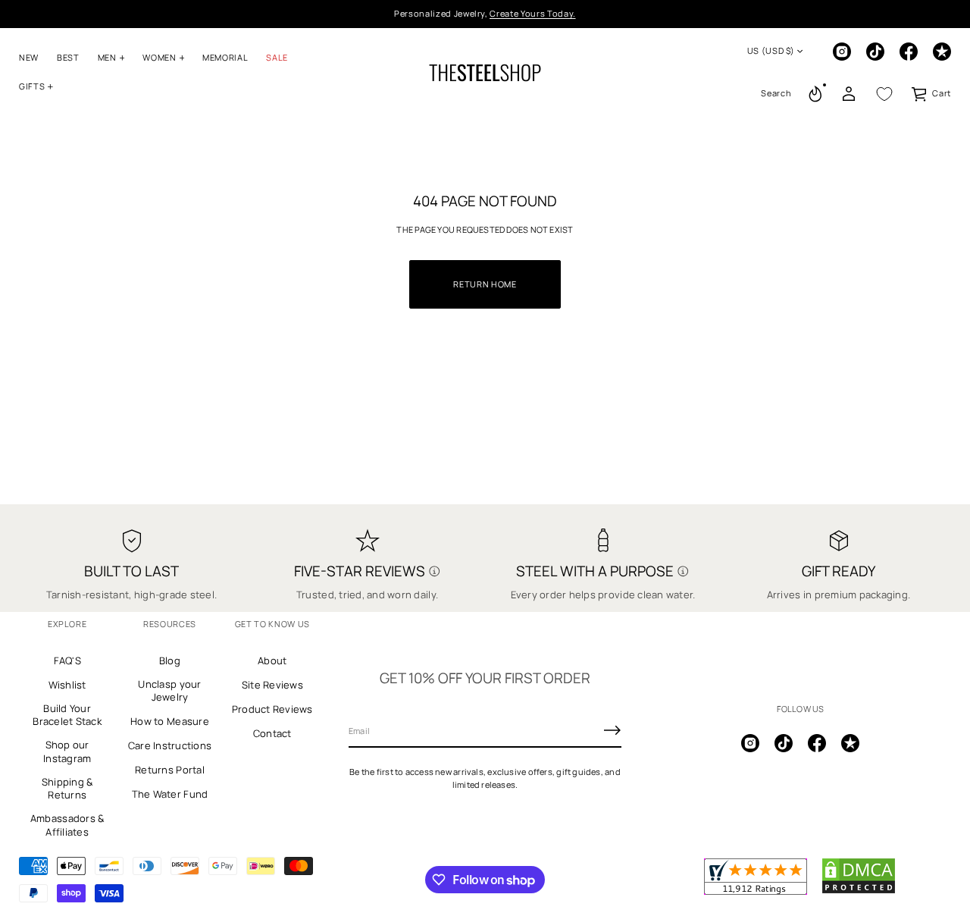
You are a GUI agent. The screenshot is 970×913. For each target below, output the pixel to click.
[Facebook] (908, 51)
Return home (484, 284)
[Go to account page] (848, 94)
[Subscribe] (612, 730)
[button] (776, 94)
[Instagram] (842, 51)
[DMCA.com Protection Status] (858, 891)
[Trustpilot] (942, 51)
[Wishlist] (884, 94)
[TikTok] (875, 51)
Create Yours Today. (533, 13)
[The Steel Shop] (485, 73)
